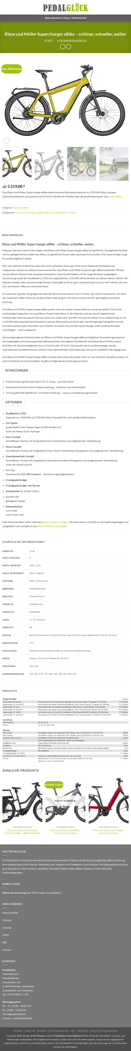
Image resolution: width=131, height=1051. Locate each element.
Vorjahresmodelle (72, 41)
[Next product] (62, 46)
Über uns (30, 1031)
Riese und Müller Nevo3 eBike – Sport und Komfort (108, 832)
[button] (127, 7)
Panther (6, 949)
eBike (40, 212)
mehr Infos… (116, 196)
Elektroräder (60, 212)
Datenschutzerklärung (104, 1031)
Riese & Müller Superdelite (51, 526)
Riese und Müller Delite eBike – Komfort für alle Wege (65, 832)
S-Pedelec (71, 212)
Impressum (83, 1031)
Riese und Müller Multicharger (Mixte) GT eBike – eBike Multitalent (22, 832)
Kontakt (18, 1031)
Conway (7, 927)
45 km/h (19, 212)
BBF (4, 942)
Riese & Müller (10, 912)
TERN (5, 934)
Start (48, 41)
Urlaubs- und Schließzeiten (17, 1018)
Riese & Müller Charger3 (55, 521)
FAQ (73, 1031)
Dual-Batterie (30, 212)
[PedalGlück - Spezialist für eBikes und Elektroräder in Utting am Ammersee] (65, 7)
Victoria (6, 920)
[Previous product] (68, 46)
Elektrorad (49, 212)
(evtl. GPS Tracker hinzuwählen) (31, 892)
